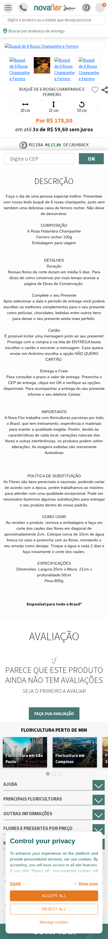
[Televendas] (23, 7)
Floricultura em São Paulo (24, 758)
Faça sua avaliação (54, 713)
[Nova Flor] (55, 7)
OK (91, 158)
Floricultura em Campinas (69, 758)
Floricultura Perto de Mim (54, 730)
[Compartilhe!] (104, 90)
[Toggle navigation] (8, 8)
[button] (86, 7)
